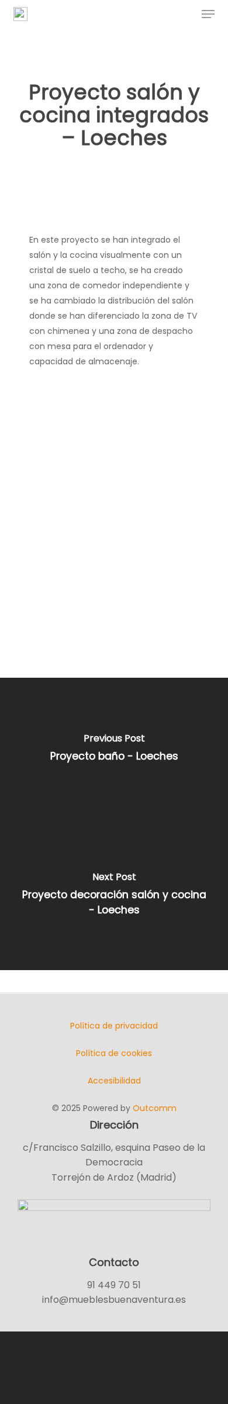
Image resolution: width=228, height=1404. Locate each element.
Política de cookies (114, 1053)
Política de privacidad (114, 1026)
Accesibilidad (114, 1080)
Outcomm (155, 1108)
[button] (208, 14)
